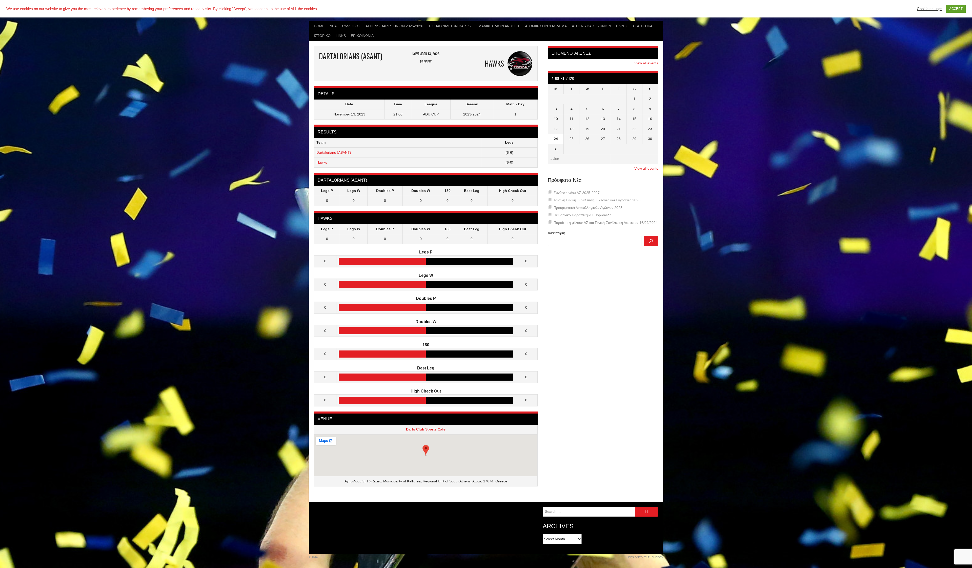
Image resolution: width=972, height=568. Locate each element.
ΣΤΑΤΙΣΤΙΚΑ (642, 26)
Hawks (321, 162)
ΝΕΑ (333, 26)
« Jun (554, 159)
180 (447, 191)
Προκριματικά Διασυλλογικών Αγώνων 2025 (588, 208)
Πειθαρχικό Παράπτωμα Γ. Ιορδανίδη (583, 215)
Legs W (353, 191)
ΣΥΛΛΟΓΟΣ (351, 26)
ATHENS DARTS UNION (591, 26)
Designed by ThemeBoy (645, 557)
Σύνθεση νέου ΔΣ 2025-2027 (577, 193)
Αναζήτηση (556, 233)
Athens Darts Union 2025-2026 (394, 26)
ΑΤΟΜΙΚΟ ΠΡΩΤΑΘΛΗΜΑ (546, 26)
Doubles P (385, 191)
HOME (319, 26)
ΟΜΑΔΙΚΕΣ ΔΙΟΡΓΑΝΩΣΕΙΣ (498, 26)
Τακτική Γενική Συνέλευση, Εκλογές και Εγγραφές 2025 (597, 200)
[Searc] (651, 241)
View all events (646, 63)
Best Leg (471, 191)
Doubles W (420, 191)
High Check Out (512, 191)
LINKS (341, 36)
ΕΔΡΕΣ (621, 26)
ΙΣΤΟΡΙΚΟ (322, 36)
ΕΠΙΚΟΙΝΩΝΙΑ (362, 36)
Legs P (327, 191)
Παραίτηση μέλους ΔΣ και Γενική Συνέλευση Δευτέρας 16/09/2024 (606, 223)
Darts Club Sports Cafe (426, 429)
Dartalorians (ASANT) (333, 152)
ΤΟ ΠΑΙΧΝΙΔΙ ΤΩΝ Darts (449, 26)
